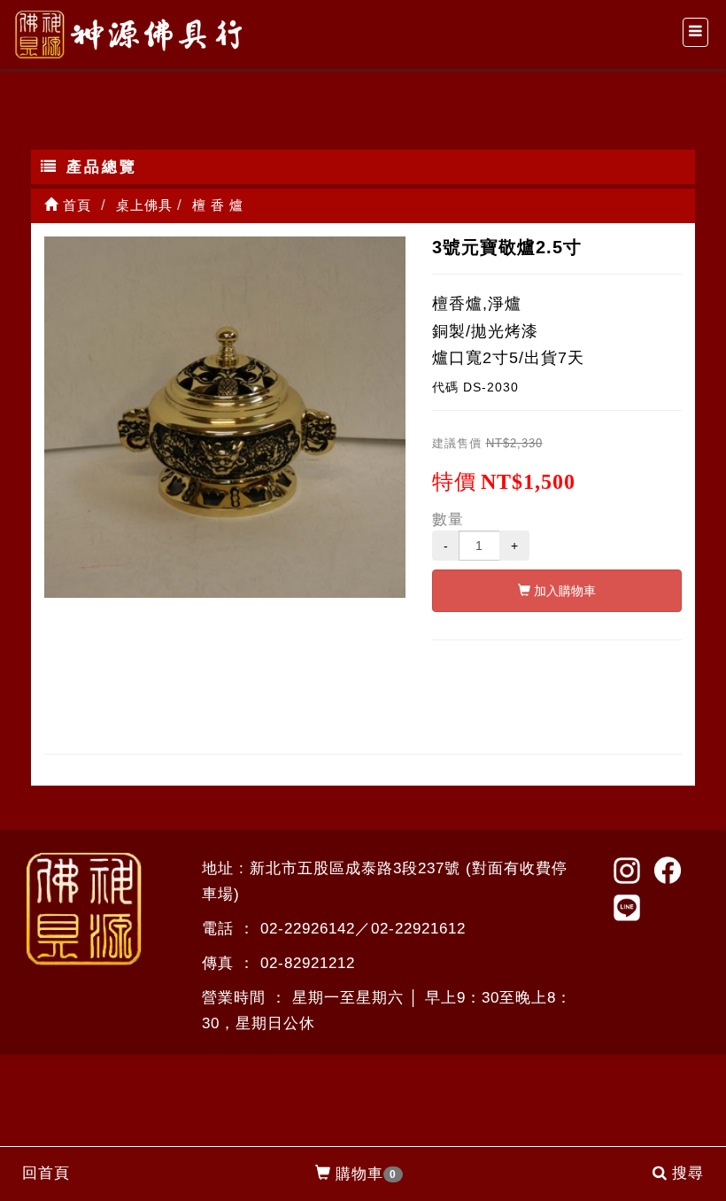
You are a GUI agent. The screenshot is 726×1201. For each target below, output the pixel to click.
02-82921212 (307, 963)
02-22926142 (307, 928)
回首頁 (46, 1173)
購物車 (366, 1174)
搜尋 (688, 1173)
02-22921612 (418, 928)
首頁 (74, 205)
